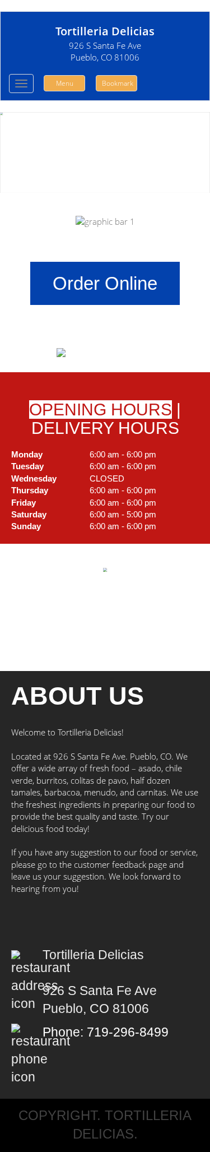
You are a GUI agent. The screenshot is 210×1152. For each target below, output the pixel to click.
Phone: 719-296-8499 (106, 1032)
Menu (64, 83)
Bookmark (117, 83)
